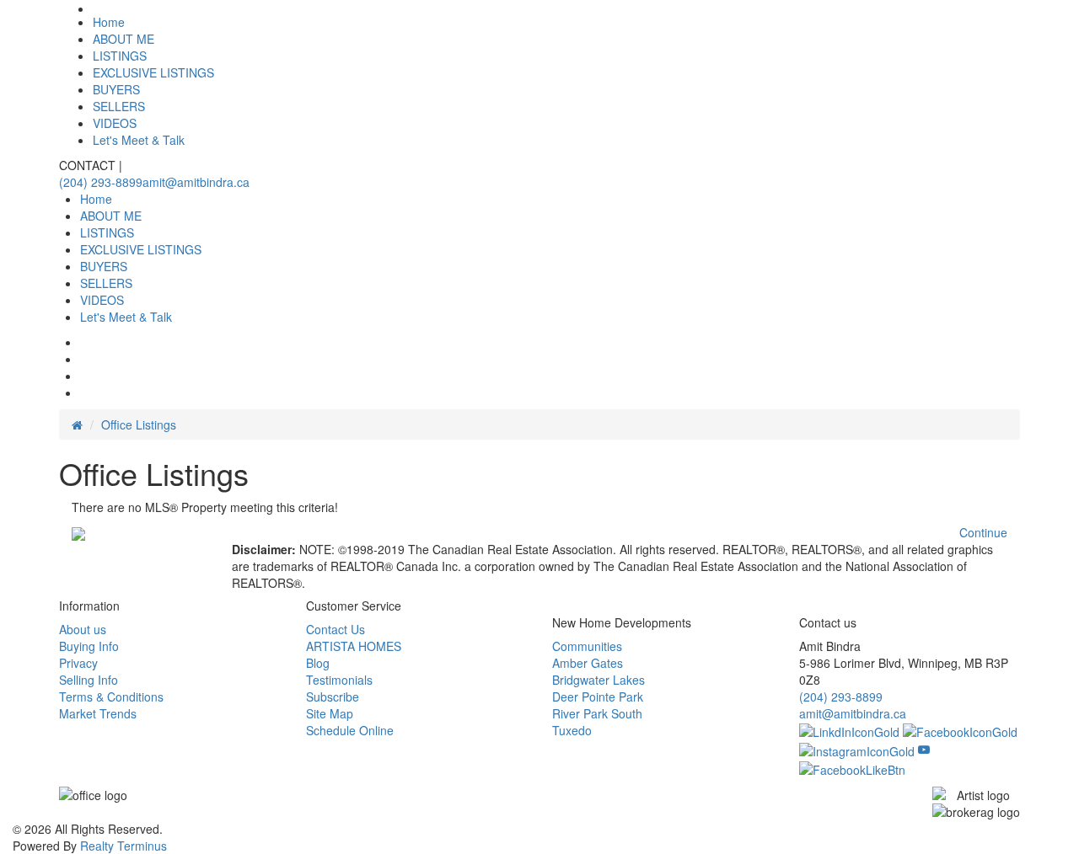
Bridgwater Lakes (598, 679)
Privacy (78, 662)
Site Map (329, 713)
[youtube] (924, 748)
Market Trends (98, 713)
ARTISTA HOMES (353, 646)
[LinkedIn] (851, 730)
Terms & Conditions (111, 696)
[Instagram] (858, 748)
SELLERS (119, 106)
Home (109, 21)
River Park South (597, 713)
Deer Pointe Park (597, 696)
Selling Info (88, 679)
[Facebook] (960, 730)
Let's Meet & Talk (139, 139)
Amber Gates (587, 662)
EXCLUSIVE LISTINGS (153, 72)
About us (82, 629)
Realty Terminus (123, 845)
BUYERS (116, 89)
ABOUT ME (123, 38)
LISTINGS (120, 55)
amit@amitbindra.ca (196, 181)
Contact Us (335, 629)
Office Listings (138, 424)
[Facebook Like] (852, 768)
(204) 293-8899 (100, 181)
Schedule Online (350, 730)
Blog (318, 662)
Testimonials (339, 679)
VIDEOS (115, 123)
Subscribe (332, 696)
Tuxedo (572, 730)
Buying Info (89, 646)
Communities (587, 646)
